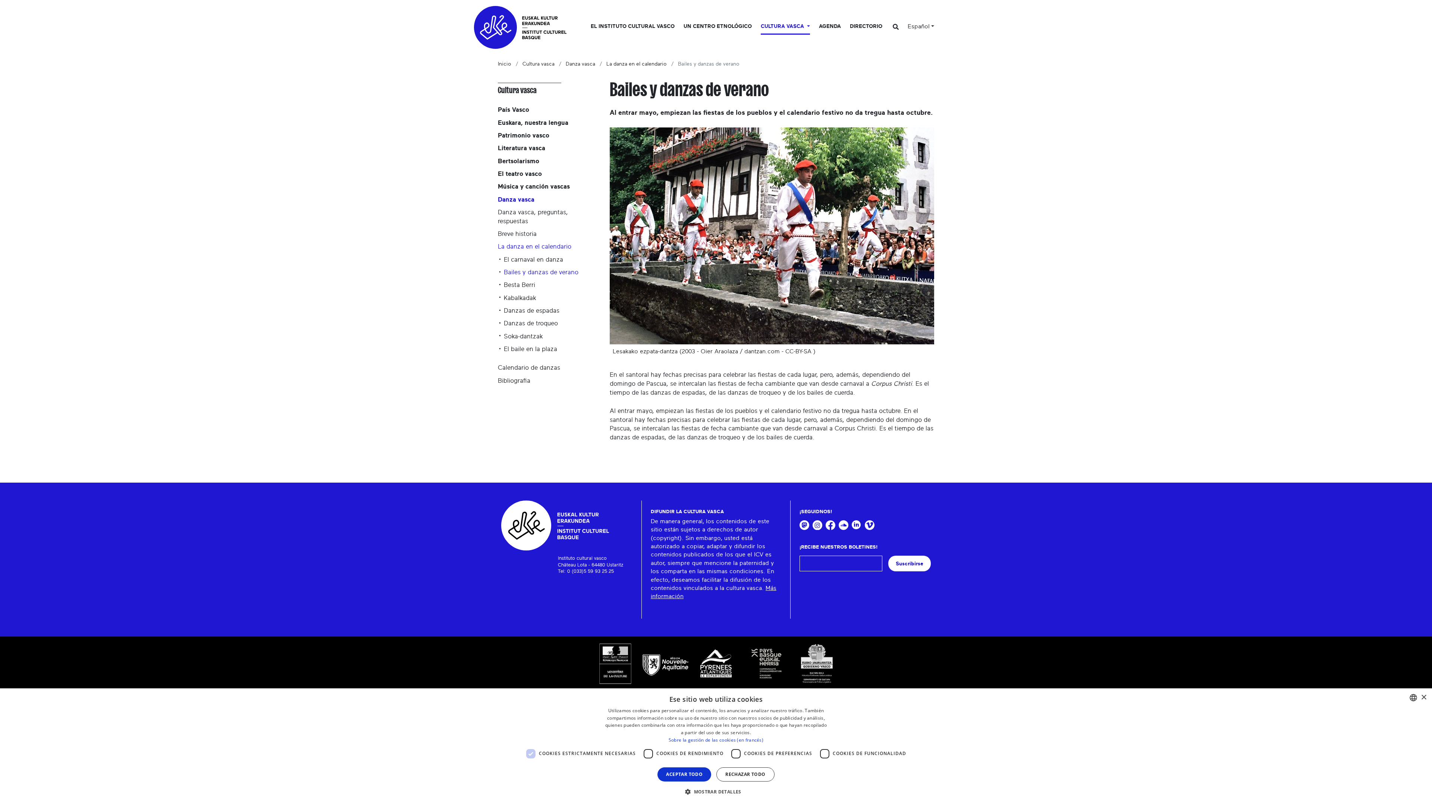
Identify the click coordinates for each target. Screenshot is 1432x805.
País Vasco (513, 110)
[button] (716, 791)
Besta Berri (519, 285)
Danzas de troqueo (531, 323)
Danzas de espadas (531, 310)
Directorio (866, 26)
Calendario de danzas (529, 367)
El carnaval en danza (533, 259)
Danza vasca (580, 64)
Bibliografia (514, 381)
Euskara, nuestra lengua (533, 123)
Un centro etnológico (718, 26)
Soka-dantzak (523, 336)
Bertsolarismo (518, 161)
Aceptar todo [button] (684, 774)
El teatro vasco (520, 174)
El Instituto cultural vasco (633, 26)
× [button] (1423, 697)
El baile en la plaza (530, 349)
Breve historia (517, 234)
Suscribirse (909, 563)
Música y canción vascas (534, 186)
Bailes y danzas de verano (541, 272)
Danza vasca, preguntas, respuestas (533, 216)
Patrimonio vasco (523, 135)
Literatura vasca (521, 148)
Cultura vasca (538, 64)
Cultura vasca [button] (783, 26)
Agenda (830, 26)
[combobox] (1413, 697)
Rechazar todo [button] (745, 774)
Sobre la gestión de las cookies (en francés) (716, 740)
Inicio (504, 64)
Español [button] (919, 26)
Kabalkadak (520, 298)
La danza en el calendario (636, 64)
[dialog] (716, 746)
